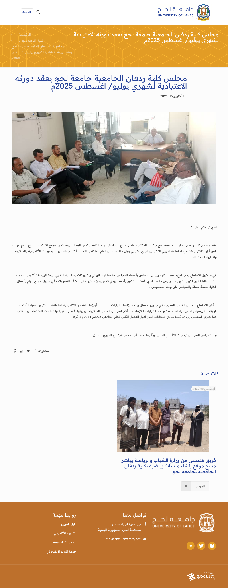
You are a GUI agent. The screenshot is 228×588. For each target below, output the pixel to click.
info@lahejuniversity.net (122, 539)
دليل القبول (68, 524)
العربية (26, 12)
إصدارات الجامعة (64, 542)
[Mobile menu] (208, 12)
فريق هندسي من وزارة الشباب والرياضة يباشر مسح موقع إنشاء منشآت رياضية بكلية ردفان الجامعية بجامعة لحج (168, 465)
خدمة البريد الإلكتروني (61, 551)
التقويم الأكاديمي (65, 533)
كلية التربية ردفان (31, 40)
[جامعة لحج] (184, 12)
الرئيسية (25, 35)
